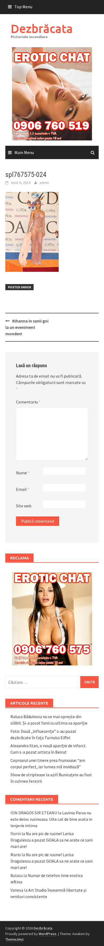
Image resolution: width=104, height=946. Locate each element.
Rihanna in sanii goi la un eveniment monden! (27, 327)
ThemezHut (14, 939)
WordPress (48, 933)
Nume (23, 472)
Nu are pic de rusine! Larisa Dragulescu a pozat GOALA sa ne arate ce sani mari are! (51, 840)
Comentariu (28, 402)
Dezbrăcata (42, 28)
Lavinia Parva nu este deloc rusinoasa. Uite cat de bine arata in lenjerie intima (51, 819)
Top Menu (23, 6)
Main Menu (24, 152)
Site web (23, 505)
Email (22, 489)
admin (44, 182)
